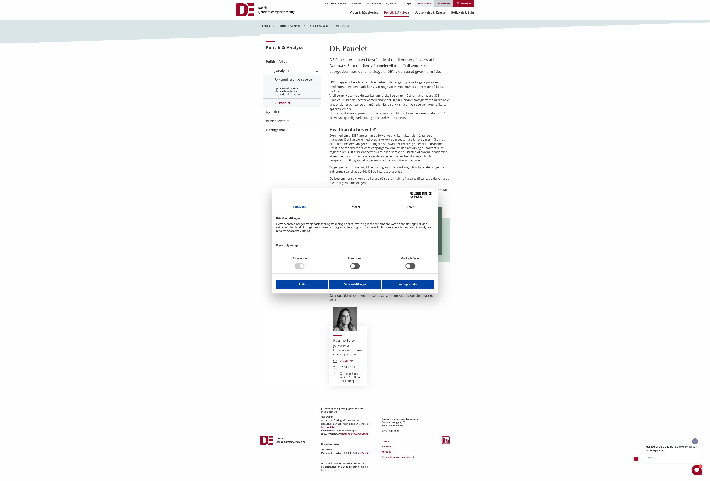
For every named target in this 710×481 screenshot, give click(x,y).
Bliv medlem (373, 3)
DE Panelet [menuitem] (282, 103)
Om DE (385, 441)
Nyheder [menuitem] (273, 111)
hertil (337, 470)
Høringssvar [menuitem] (275, 130)
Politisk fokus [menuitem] (276, 61)
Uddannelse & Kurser (430, 13)
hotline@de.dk (329, 427)
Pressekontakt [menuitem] (277, 120)
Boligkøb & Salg (462, 13)
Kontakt (356, 3)
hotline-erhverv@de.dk (355, 434)
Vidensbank (443, 3)
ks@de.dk (346, 361)
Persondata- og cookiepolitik (398, 457)
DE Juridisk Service (335, 3)
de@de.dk (363, 453)
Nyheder (391, 3)
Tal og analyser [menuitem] (278, 70)
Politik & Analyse (396, 13)
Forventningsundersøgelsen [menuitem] (294, 79)
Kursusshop (424, 3)
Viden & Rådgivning (364, 13)
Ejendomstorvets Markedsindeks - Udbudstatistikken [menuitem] (287, 91)
